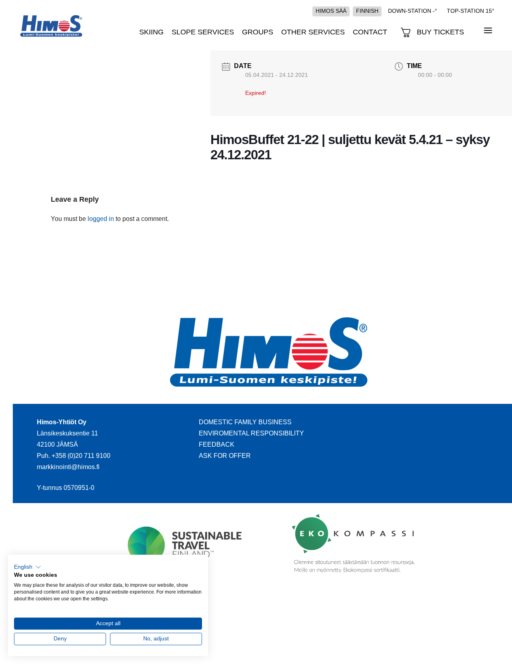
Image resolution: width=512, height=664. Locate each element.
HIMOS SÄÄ (331, 11)
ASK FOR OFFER (225, 455)
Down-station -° (412, 11)
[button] (27, 567)
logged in (101, 218)
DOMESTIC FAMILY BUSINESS (245, 422)
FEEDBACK (216, 444)
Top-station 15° (470, 11)
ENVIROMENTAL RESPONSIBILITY (251, 433)
